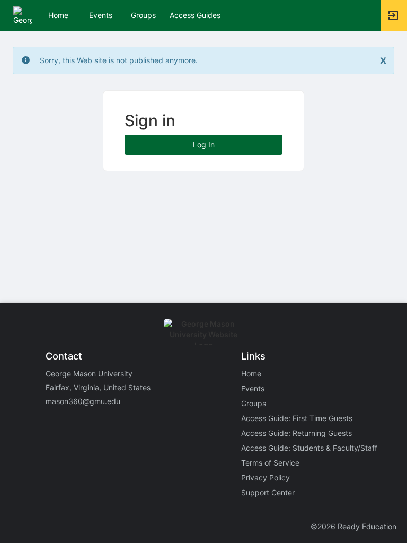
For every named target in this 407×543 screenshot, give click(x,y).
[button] (22, 14)
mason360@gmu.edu (83, 401)
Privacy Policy (265, 477)
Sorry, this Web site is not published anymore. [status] (119, 60)
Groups (143, 15)
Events (100, 15)
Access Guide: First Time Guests (296, 418)
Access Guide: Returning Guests (296, 432)
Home (251, 373)
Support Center (268, 492)
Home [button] (58, 15)
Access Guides (195, 15)
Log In (204, 144)
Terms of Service (270, 462)
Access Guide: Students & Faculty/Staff (309, 447)
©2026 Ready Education (353, 526)
